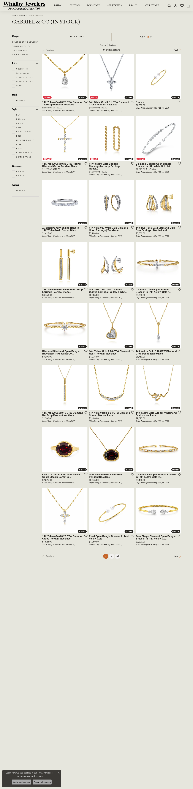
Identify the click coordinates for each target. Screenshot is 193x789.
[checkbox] (20, 69)
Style (14, 109)
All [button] (117, 556)
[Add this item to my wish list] (85, 101)
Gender (15, 185)
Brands (134, 5)
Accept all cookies (42, 782)
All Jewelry (114, 5)
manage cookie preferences (29, 776)
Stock (14, 95)
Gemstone (16, 166)
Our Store (152, 5)
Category (16, 36)
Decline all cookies (21, 782)
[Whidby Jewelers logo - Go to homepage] (24, 5)
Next (176, 50)
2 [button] (111, 556)
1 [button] (106, 556)
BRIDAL (58, 5)
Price (14, 63)
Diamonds (93, 5)
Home (14, 15)
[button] (169, 6)
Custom (75, 5)
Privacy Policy (44, 773)
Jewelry (22, 15)
